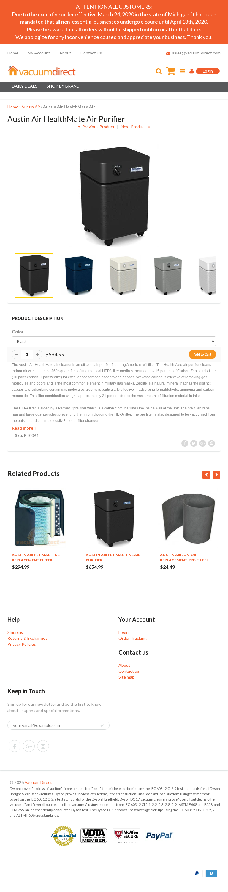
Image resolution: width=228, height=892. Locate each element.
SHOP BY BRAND (63, 86)
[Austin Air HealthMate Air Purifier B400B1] (114, 195)
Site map (126, 676)
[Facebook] (14, 746)
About (65, 52)
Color (17, 331)
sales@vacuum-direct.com (196, 52)
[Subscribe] (102, 725)
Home (12, 52)
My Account (39, 52)
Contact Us (91, 52)
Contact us (128, 671)
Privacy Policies (21, 644)
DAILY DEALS (24, 86)
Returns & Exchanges (27, 638)
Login (123, 632)
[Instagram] (43, 746)
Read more (24, 427)
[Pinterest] (29, 746)
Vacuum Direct (38, 782)
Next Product (134, 126)
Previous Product (98, 126)
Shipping (15, 632)
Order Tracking (132, 638)
